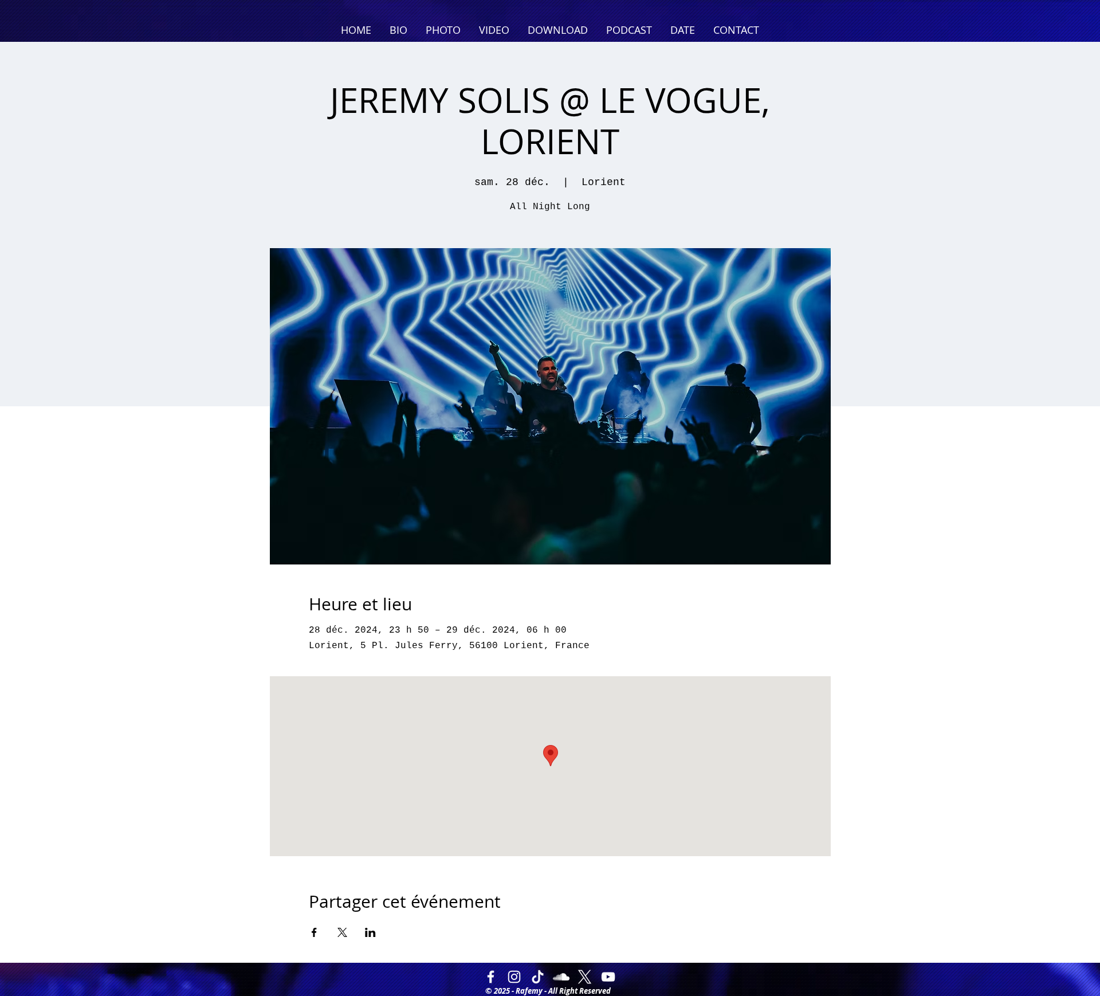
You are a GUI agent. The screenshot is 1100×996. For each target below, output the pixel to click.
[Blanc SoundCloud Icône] (561, 976)
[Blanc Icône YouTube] (608, 976)
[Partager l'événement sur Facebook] (314, 932)
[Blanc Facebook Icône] (490, 976)
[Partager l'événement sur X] (342, 932)
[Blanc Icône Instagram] (514, 976)
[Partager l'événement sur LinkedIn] (370, 932)
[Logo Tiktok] (537, 976)
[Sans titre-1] (584, 976)
